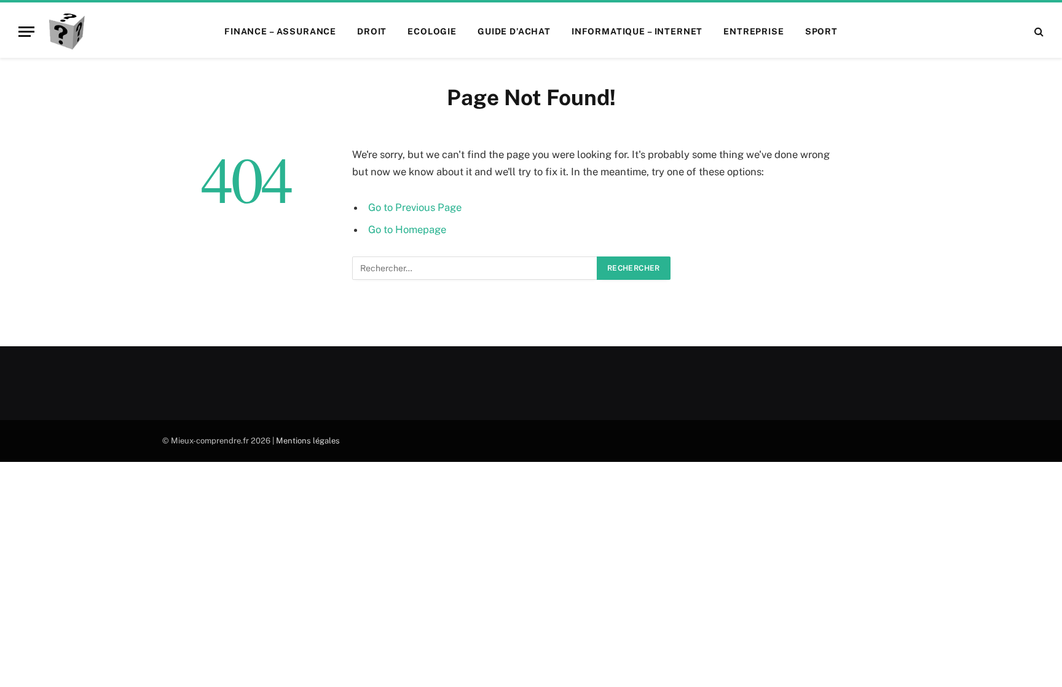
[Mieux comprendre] (66, 31)
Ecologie (432, 31)
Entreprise (753, 31)
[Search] (1038, 32)
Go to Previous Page (415, 207)
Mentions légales (308, 440)
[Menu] (26, 32)
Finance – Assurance (280, 31)
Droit (372, 31)
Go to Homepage (407, 229)
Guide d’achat (514, 31)
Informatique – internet (637, 31)
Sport (821, 31)
